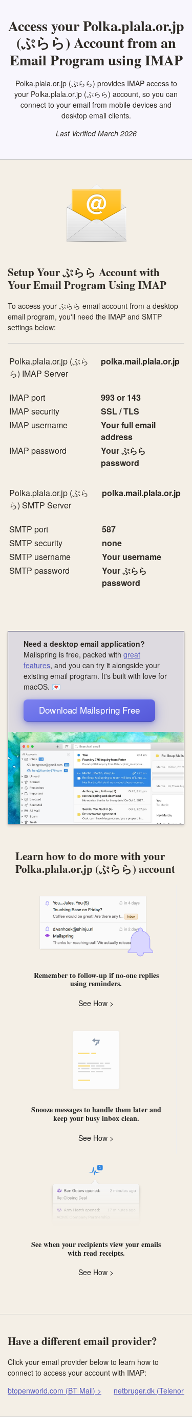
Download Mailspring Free (89, 709)
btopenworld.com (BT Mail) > (54, 1390)
